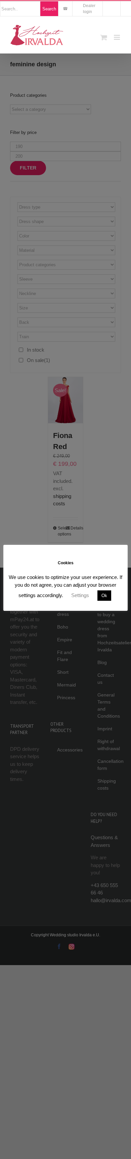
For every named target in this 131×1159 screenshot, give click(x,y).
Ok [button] (104, 595)
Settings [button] (80, 595)
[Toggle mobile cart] (103, 37)
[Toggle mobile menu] (117, 37)
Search (49, 8)
